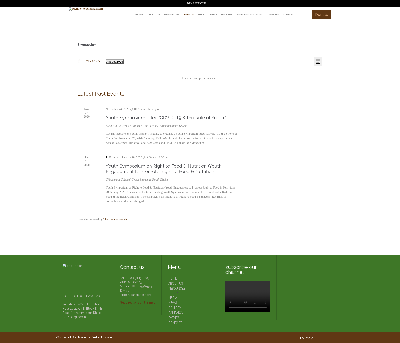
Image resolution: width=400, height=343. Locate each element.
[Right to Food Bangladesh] (95, 9)
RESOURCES (176, 288)
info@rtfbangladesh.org (136, 294)
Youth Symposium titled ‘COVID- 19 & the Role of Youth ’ (166, 117)
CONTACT (175, 322)
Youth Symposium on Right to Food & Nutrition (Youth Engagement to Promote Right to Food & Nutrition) (164, 168)
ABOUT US (175, 283)
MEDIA (172, 297)
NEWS (172, 302)
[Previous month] (79, 61)
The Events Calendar (115, 219)
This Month (93, 61)
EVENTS (173, 293)
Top (198, 337)
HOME (172, 278)
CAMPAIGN (175, 312)
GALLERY (174, 307)
